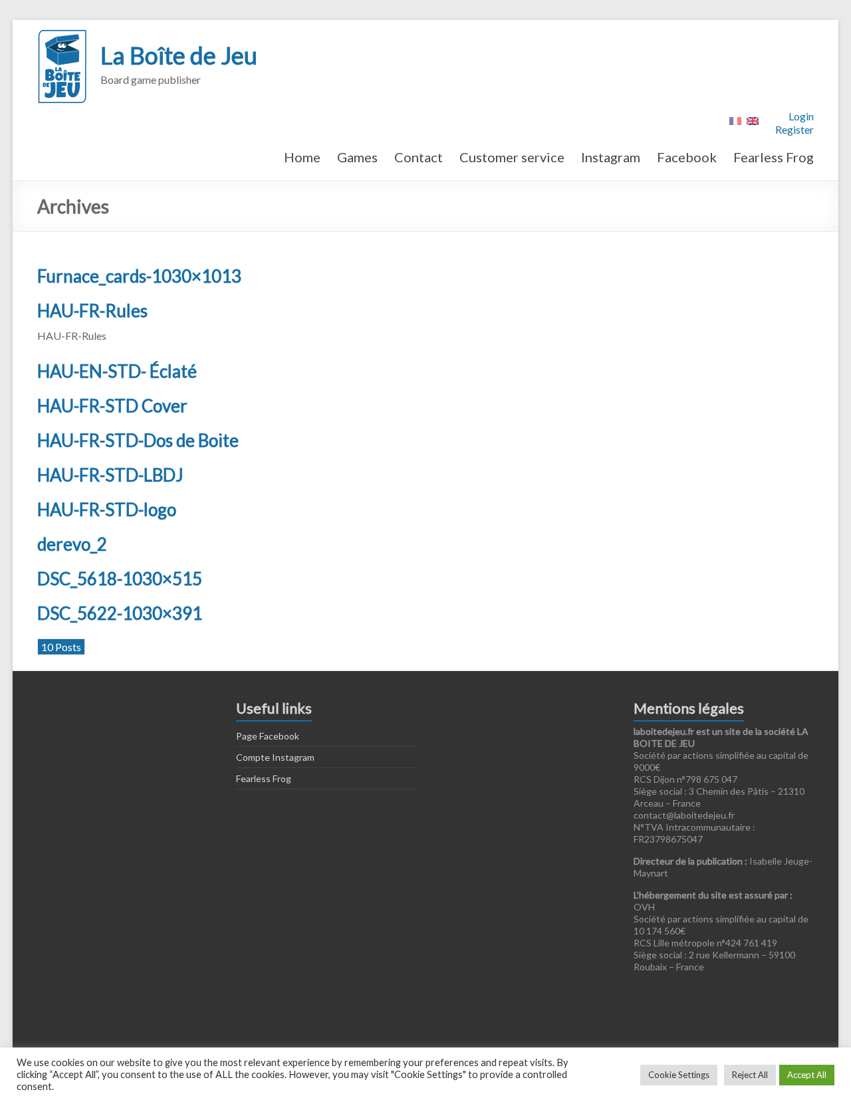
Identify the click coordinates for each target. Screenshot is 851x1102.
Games (357, 157)
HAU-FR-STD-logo (106, 509)
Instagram (610, 157)
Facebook (687, 157)
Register (794, 129)
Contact (418, 157)
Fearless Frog (773, 157)
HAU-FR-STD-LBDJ (110, 474)
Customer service (511, 157)
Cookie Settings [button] (678, 1074)
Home (302, 157)
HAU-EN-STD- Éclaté (117, 371)
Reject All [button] (750, 1074)
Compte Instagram (275, 757)
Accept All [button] (806, 1074)
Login (801, 116)
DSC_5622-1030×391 (119, 613)
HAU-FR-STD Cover (112, 405)
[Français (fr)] (735, 119)
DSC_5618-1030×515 (119, 578)
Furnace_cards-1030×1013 (139, 276)
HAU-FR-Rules (92, 310)
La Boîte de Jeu (178, 55)
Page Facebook (267, 736)
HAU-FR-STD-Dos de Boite (138, 440)
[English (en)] (753, 119)
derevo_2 (72, 544)
